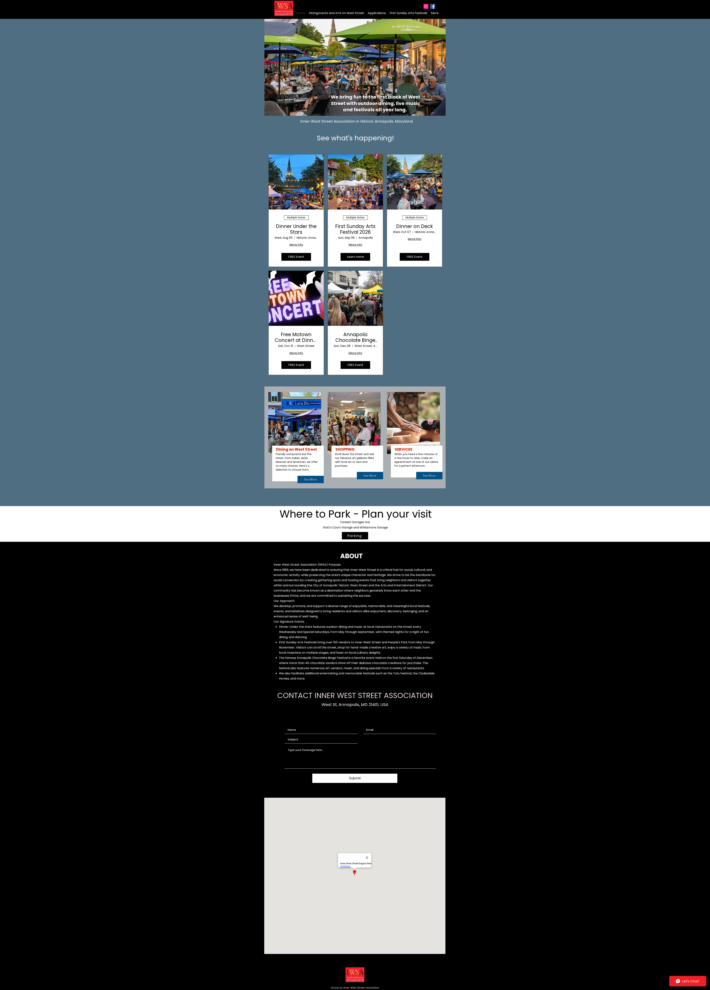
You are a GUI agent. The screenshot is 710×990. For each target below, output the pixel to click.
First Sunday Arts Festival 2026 (355, 229)
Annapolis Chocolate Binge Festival (355, 337)
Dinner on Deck (414, 226)
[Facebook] (432, 6)
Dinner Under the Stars (296, 229)
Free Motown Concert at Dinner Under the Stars (296, 337)
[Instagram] (425, 6)
